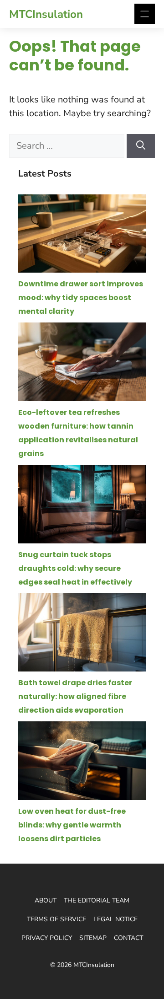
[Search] (141, 146)
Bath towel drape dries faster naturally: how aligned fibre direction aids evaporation (75, 696)
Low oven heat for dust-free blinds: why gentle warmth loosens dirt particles (72, 825)
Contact (128, 938)
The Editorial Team (96, 900)
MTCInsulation (46, 14)
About (45, 900)
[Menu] (144, 14)
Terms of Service (56, 919)
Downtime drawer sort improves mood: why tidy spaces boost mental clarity (80, 298)
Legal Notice (115, 919)
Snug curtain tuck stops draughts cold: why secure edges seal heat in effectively (75, 568)
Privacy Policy (46, 938)
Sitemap (93, 938)
